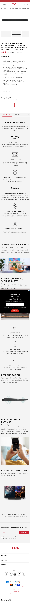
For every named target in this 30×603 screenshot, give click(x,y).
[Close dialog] (29, 290)
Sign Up (15, 310)
